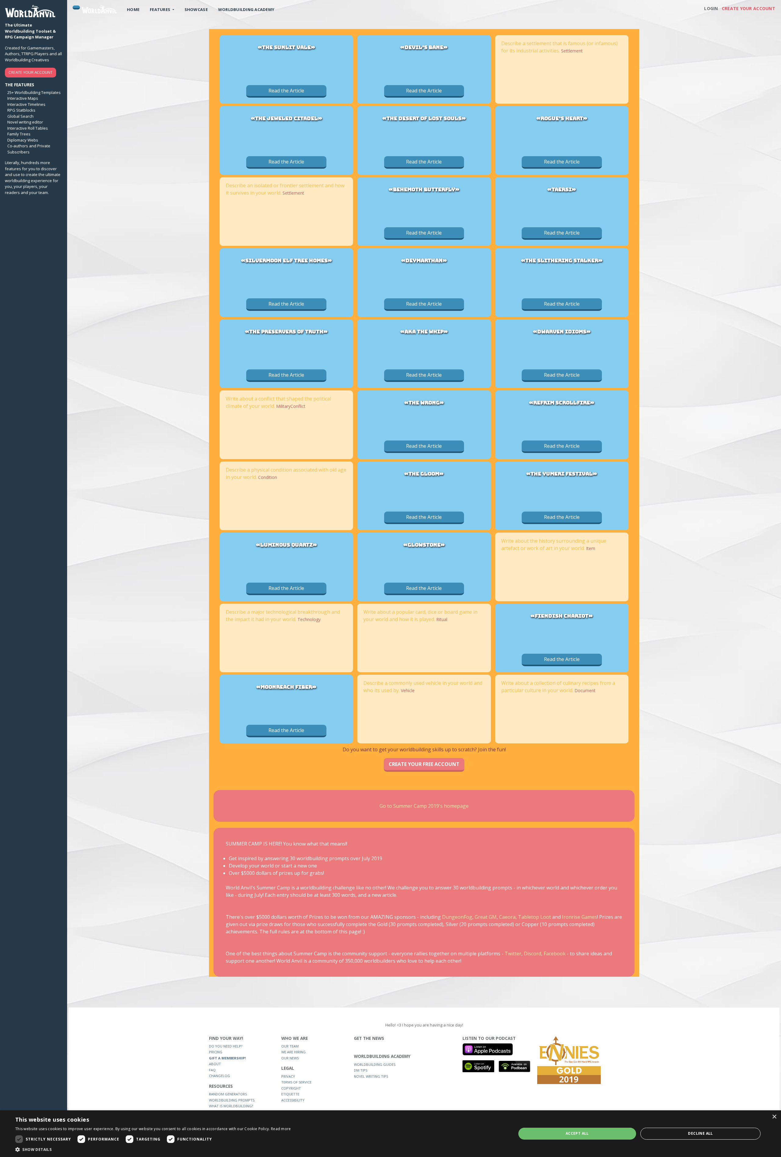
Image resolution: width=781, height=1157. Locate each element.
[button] (153, 1149)
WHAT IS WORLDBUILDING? (231, 1106)
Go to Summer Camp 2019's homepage (424, 806)
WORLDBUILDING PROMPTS (231, 1100)
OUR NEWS (290, 1058)
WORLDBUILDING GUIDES (374, 1064)
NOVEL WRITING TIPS (371, 1076)
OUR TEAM (290, 1046)
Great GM (486, 917)
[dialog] (390, 1133)
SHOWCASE (196, 9)
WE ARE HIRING (293, 1052)
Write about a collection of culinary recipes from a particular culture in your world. (558, 687)
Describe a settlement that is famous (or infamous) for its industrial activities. (559, 47)
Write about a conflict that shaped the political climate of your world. (278, 402)
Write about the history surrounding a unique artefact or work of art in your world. (553, 544)
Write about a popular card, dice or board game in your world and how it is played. (420, 616)
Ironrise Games (579, 917)
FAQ (212, 1070)
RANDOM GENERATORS (228, 1094)
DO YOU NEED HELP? (225, 1046)
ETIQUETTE (290, 1094)
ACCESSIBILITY (292, 1100)
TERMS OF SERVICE (296, 1082)
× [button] (774, 1117)
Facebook (555, 953)
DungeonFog (457, 917)
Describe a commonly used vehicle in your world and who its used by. (422, 687)
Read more (281, 1128)
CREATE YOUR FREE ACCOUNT (424, 764)
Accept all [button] (577, 1133)
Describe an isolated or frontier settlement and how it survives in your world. (285, 189)
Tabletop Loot (534, 917)
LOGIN (711, 8)
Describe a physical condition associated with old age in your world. (286, 473)
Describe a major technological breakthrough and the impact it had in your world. (283, 616)
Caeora (507, 917)
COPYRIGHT (291, 1088)
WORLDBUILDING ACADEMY (246, 9)
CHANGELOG (219, 1075)
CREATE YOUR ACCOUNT (30, 72)
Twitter (513, 953)
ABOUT (215, 1064)
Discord (532, 953)
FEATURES (160, 9)
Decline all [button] (700, 1133)
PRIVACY (288, 1076)
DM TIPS (360, 1070)
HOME (133, 9)
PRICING (215, 1052)
